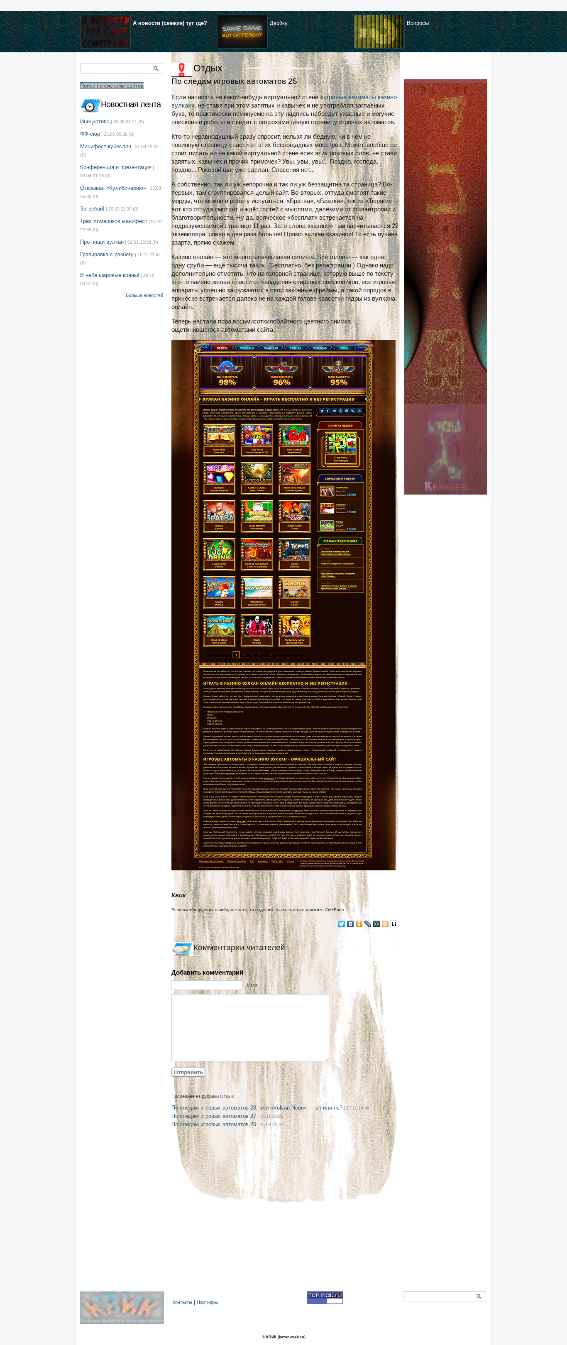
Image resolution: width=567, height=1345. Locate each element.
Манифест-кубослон (105, 146)
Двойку (279, 23)
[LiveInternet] (394, 924)
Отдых (207, 68)
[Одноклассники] (359, 924)
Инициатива (95, 121)
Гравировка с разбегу (107, 254)
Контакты (182, 1302)
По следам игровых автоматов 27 (213, 1116)
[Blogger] (385, 924)
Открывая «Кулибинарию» (113, 188)
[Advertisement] (285, 1217)
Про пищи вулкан (102, 242)
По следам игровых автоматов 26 (213, 1124)
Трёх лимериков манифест (113, 221)
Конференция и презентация (116, 167)
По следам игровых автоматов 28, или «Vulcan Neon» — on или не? (256, 1108)
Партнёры (207, 1302)
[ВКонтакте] (350, 924)
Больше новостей (144, 295)
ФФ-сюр (90, 134)
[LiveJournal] (368, 924)
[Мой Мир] (376, 924)
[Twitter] (341, 924)
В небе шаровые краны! (109, 275)
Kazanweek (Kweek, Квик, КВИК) (124, 1312)
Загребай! (92, 209)
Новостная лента (131, 104)
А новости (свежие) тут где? (170, 23)
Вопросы (418, 23)
